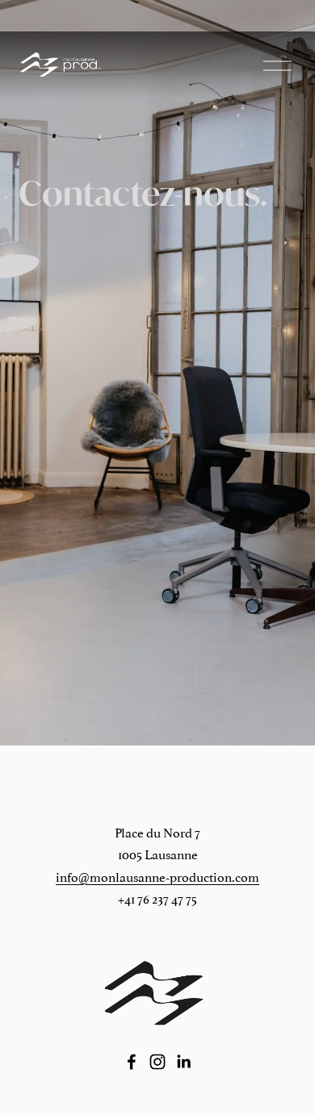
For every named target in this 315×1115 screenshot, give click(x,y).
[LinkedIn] (183, 1062)
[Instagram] (157, 1062)
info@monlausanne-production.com (157, 876)
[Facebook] (132, 1062)
